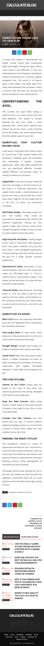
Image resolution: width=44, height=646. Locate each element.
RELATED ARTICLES (11, 537)
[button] (3, 13)
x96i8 (6, 44)
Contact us (32, 637)
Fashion (28, 635)
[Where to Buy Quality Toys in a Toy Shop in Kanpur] (8, 596)
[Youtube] (31, 623)
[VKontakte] (25, 623)
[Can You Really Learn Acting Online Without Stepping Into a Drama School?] (8, 546)
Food (36, 635)
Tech (16, 637)
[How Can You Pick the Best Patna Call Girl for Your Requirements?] (8, 560)
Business (20, 635)
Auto (13, 635)
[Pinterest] (24, 52)
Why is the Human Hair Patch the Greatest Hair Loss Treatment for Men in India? (28, 583)
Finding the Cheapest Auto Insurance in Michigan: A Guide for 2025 (33, 523)
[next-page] (7, 604)
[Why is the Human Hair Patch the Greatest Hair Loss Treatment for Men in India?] (8, 582)
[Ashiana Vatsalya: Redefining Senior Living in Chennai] (8, 571)
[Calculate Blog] (22, 5)
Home (3, 18)
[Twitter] (19, 52)
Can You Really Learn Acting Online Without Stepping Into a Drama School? (28, 548)
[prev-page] (3, 604)
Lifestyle (10, 18)
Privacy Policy (22, 639)
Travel (23, 637)
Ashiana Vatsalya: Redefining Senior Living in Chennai (25, 571)
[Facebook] (14, 52)
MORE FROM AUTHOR (29, 537)
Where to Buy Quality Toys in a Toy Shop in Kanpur (26, 596)
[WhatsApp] (30, 52)
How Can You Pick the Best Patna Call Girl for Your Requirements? (28, 560)
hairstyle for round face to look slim (20, 492)
